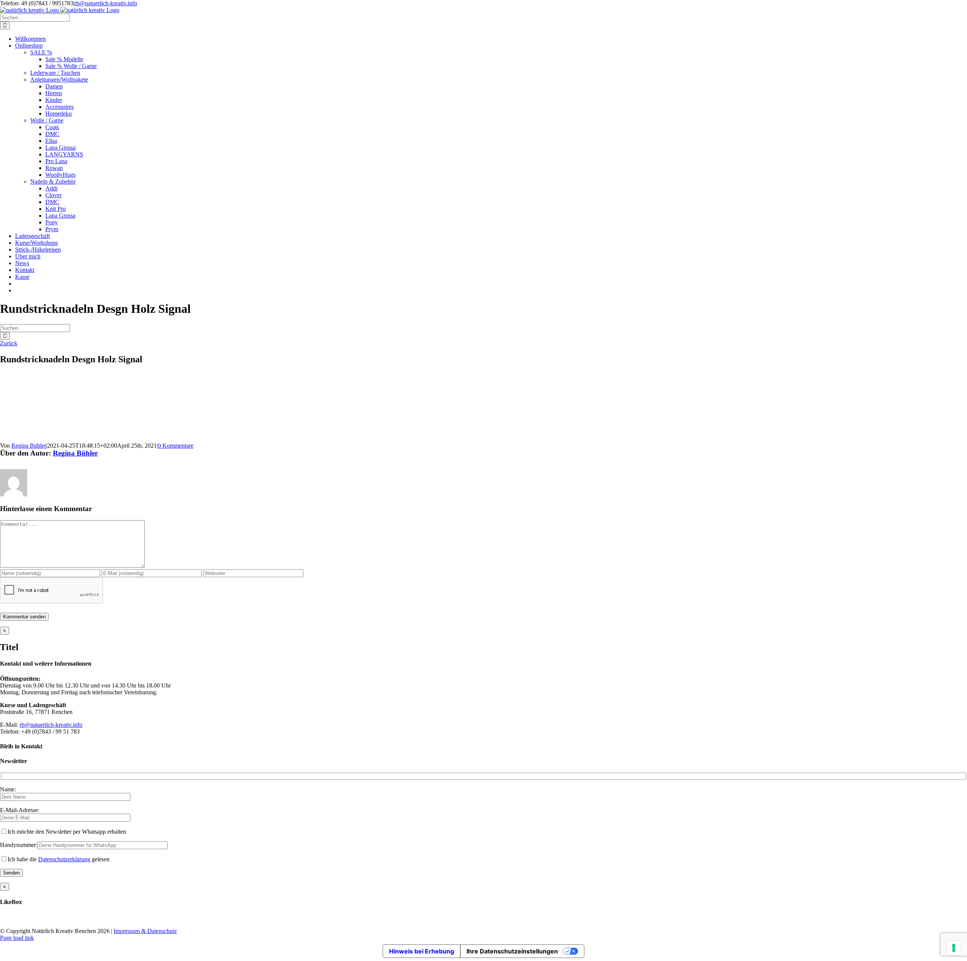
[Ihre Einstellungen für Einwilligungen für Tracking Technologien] (954, 948)
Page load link (17, 938)
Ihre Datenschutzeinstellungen (512, 951)
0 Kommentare (175, 445)
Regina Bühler (28, 445)
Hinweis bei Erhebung (421, 951)
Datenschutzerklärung (64, 859)
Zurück (8, 343)
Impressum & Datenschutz (145, 931)
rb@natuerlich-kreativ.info (105, 3)
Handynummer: (18, 845)
